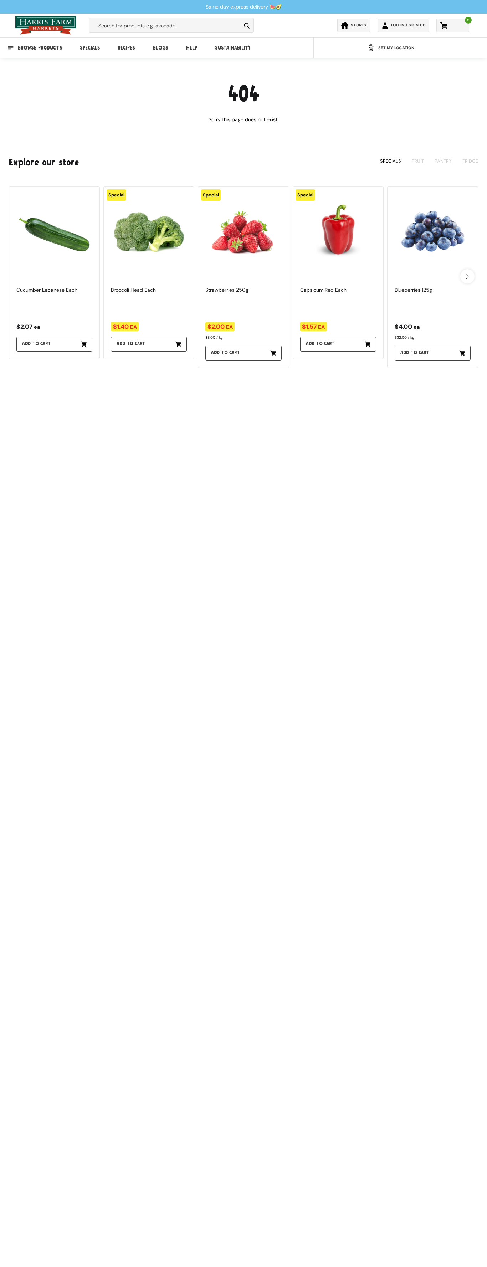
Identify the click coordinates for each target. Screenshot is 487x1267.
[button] (467, 276)
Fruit (418, 161)
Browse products (40, 48)
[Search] (247, 25)
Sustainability (232, 48)
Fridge (470, 161)
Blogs (160, 48)
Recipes (126, 48)
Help (191, 48)
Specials (90, 48)
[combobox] (165, 25)
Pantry (443, 161)
